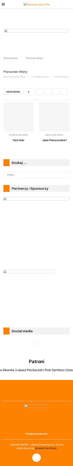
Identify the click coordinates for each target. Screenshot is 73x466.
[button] (36, 47)
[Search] (69, 4)
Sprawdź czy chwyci (46, 448)
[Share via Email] (63, 91)
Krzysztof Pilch (17, 76)
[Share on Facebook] (39, 91)
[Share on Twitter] (47, 91)
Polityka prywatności (37, 433)
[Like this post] (31, 92)
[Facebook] (36, 457)
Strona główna (10, 58)
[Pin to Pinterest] (55, 91)
